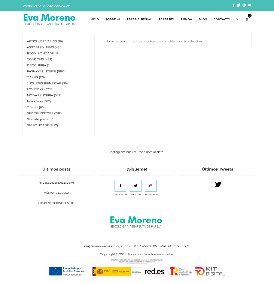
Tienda (186, 19)
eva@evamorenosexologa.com (46, 5)
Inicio (94, 19)
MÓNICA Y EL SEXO (56, 192)
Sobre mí (113, 19)
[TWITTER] (135, 186)
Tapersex (166, 19)
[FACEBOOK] (120, 186)
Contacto (222, 19)
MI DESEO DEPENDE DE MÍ (56, 182)
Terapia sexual (139, 19)
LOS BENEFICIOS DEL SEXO (56, 203)
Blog (203, 19)
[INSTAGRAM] (151, 186)
